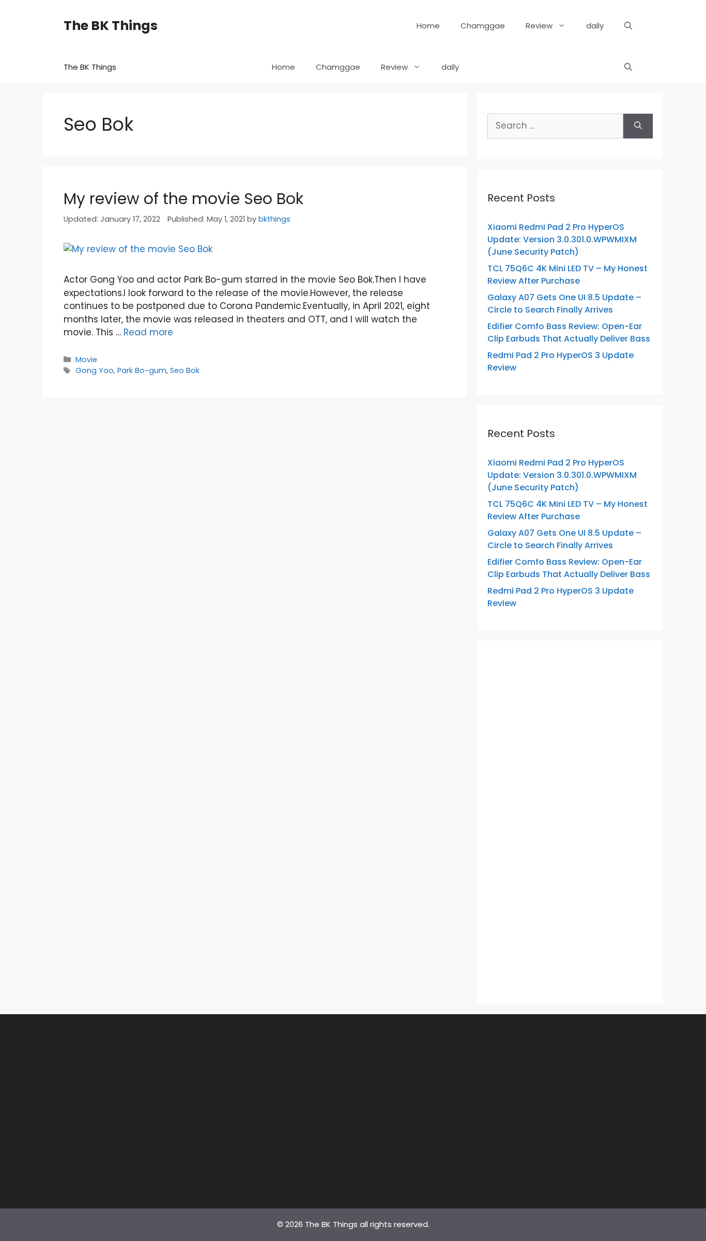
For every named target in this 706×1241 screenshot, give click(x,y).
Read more (148, 332)
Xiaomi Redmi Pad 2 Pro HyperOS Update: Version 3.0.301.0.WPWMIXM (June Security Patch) (562, 239)
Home (428, 25)
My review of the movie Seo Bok (183, 199)
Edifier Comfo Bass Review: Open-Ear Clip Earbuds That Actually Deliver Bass (568, 332)
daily (595, 25)
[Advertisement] (570, 820)
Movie (86, 359)
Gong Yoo (94, 370)
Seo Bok (184, 370)
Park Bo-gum (141, 370)
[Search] (638, 126)
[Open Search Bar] (628, 25)
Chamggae (483, 25)
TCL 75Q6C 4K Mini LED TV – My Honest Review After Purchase (567, 274)
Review (539, 25)
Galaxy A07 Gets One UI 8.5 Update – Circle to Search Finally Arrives (564, 303)
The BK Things (111, 26)
